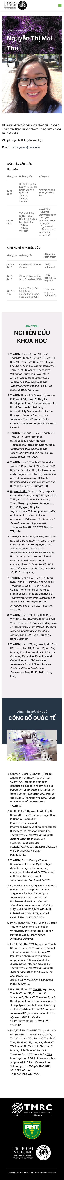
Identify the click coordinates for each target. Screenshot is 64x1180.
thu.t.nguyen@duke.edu (25, 147)
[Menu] (60, 5)
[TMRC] (18, 5)
